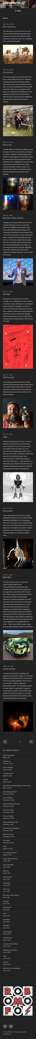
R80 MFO (7, 577)
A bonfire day (7, 938)
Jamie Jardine (9, 669)
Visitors (5, 962)
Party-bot (7, 145)
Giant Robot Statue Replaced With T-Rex (17, 786)
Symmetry (6, 840)
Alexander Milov (8, 865)
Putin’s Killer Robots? (10, 859)
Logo (5, 437)
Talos (5, 956)
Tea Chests (7, 761)
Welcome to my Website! (11, 968)
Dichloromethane (9, 755)
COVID (5, 780)
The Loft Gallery (8, 816)
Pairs (4, 846)
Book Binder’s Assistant (11, 828)
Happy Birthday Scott (10, 822)
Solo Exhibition (8, 767)
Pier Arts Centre (8, 810)
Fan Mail (6, 294)
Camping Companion (10, 950)
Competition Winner (10, 853)
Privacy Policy (7, 1032)
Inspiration (8, 511)
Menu (19, 11)
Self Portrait (8, 377)
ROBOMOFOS (12, 2)
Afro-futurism (9, 27)
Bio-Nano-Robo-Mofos (13, 218)
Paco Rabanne (8, 798)
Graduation (8, 72)
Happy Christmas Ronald (11, 804)
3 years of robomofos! (10, 944)
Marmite (6, 871)
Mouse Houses (8, 834)
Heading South (8, 773)
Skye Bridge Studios (10, 792)
